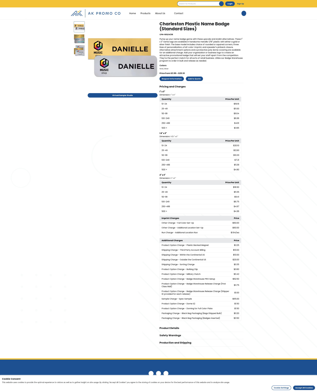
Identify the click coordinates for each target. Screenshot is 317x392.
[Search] (221, 3)
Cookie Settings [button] (281, 388)
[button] (201, 86)
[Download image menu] (154, 24)
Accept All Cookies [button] (304, 388)
